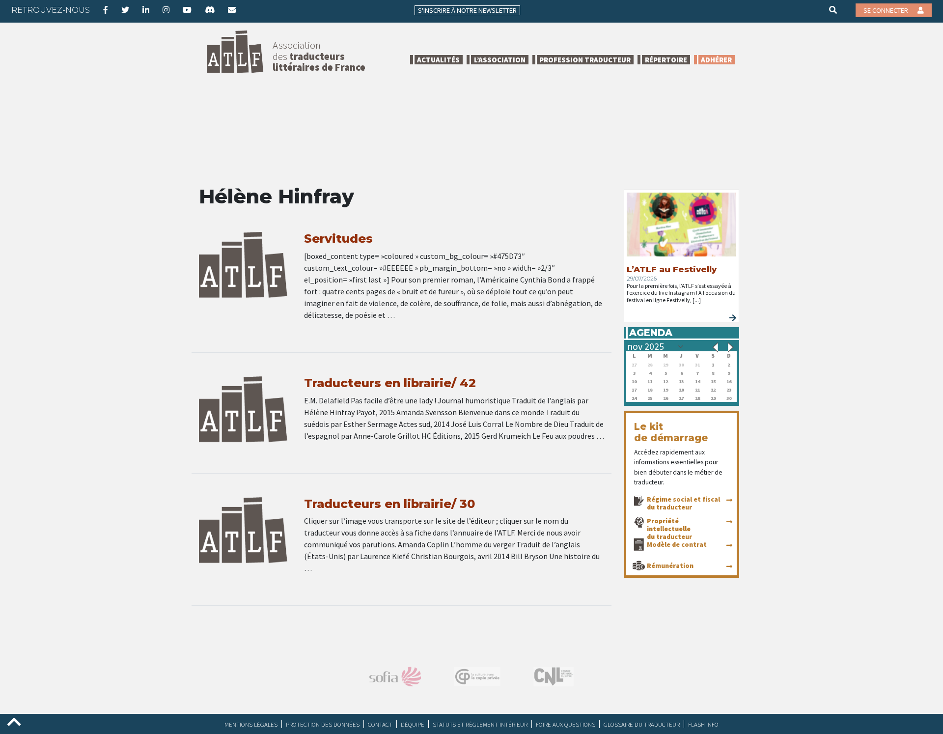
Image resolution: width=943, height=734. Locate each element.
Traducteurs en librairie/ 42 (390, 383)
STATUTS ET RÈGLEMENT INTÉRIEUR (480, 724)
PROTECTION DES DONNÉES (323, 724)
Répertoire (666, 59)
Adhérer (716, 59)
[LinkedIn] (145, 10)
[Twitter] (125, 10)
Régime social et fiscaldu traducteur (683, 503)
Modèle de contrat (677, 544)
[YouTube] (187, 10)
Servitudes (338, 238)
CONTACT (380, 724)
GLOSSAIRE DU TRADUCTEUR (642, 724)
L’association (500, 59)
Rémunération (670, 565)
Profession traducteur (585, 59)
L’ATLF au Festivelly (672, 269)
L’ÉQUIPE (412, 724)
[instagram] (166, 10)
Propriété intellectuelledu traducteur (669, 528)
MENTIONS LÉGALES (250, 724)
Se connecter (886, 10)
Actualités (438, 59)
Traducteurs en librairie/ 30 (389, 504)
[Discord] (210, 10)
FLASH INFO (703, 724)
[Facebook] (105, 10)
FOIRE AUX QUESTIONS (565, 724)
